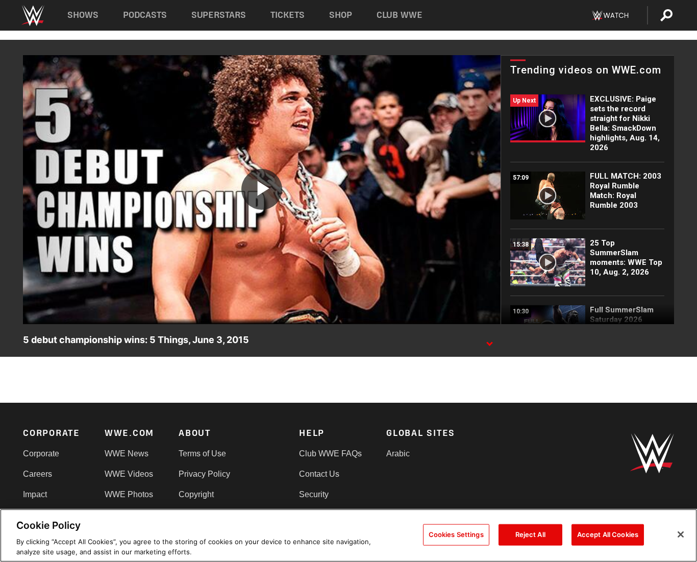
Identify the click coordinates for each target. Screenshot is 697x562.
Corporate (41, 453)
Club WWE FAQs (330, 453)
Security (314, 494)
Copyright (196, 494)
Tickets (287, 15)
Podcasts (145, 15)
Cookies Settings (456, 534)
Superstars (218, 15)
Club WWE (399, 15)
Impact (35, 494)
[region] (348, 535)
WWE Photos (129, 494)
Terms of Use (202, 453)
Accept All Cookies (607, 534)
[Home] (32, 16)
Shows (82, 15)
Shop (340, 15)
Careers (37, 474)
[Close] (680, 534)
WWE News (126, 453)
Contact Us (319, 474)
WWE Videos (129, 474)
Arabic (398, 453)
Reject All (530, 534)
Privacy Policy (204, 474)
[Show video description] (489, 340)
